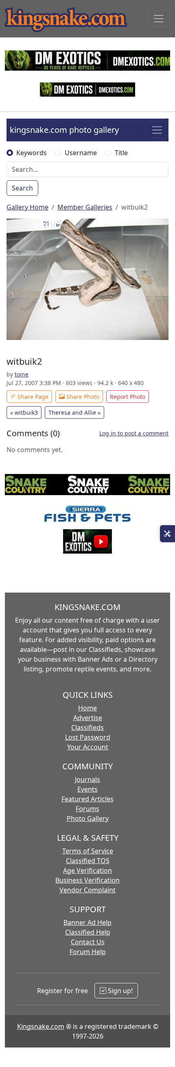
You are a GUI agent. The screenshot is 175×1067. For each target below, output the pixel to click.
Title (121, 152)
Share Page (32, 396)
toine (21, 374)
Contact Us (88, 941)
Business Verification (87, 880)
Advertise (87, 717)
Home (87, 707)
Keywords (31, 152)
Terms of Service (87, 850)
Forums (87, 808)
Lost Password (87, 737)
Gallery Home (27, 207)
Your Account (87, 746)
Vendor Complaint (87, 889)
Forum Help (88, 951)
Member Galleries (84, 207)
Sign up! (119, 990)
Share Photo (82, 396)
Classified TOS (87, 860)
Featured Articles (87, 798)
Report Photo (127, 396)
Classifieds (87, 727)
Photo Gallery (88, 818)
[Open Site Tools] (167, 533)
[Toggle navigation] (158, 19)
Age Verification (87, 870)
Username (81, 152)
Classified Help (87, 932)
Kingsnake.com (40, 1026)
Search (22, 188)
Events (87, 789)
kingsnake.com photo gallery (64, 129)
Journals (87, 779)
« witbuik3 (24, 412)
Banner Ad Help (87, 922)
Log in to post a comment (133, 433)
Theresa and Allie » (74, 412)
